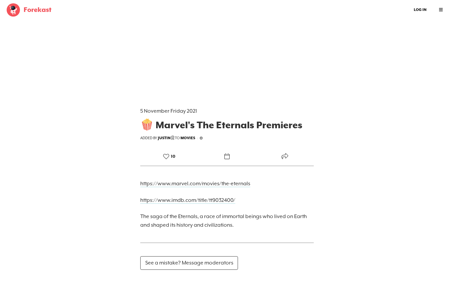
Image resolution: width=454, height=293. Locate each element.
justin (164, 138)
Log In (420, 10)
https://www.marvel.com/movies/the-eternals (195, 184)
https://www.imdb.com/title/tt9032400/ (187, 200)
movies (187, 138)
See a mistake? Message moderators (189, 263)
